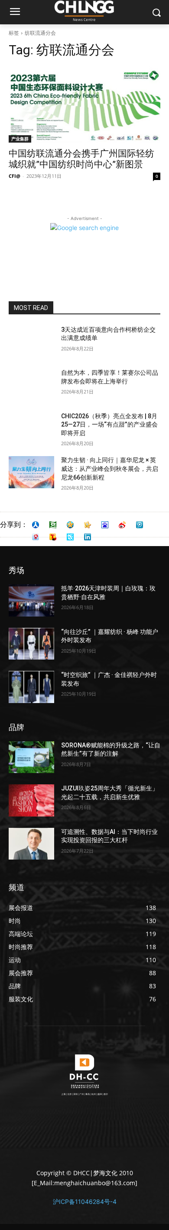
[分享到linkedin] (87, 536)
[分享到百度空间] (104, 524)
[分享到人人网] (35, 524)
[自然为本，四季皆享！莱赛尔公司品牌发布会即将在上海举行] (31, 385)
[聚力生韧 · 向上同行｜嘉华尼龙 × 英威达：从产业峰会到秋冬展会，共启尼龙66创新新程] (31, 472)
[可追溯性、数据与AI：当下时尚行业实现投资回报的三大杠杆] (31, 844)
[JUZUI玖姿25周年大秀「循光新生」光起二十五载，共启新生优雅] (31, 800)
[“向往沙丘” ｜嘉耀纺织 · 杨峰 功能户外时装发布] (31, 644)
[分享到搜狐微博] (52, 536)
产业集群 (20, 139)
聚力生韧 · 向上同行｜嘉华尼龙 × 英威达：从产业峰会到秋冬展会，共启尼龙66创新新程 (109, 468)
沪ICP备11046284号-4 (85, 1201)
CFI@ (14, 176)
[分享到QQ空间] (70, 524)
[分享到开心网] (87, 524)
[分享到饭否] (70, 536)
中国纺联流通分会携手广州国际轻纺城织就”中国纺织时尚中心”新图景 (81, 159)
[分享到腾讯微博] (139, 524)
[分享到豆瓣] (52, 524)
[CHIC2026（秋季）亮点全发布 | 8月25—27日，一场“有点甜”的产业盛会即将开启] (31, 428)
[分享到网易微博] (35, 536)
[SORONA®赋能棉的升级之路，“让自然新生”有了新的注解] (31, 757)
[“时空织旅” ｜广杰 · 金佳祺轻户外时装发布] (31, 687)
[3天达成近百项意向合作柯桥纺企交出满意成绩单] (31, 342)
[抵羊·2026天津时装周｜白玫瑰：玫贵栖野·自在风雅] (31, 600)
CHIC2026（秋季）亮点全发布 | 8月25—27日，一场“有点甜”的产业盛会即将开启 (109, 425)
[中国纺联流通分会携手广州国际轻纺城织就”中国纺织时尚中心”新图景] (84, 105)
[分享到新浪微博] (122, 524)
